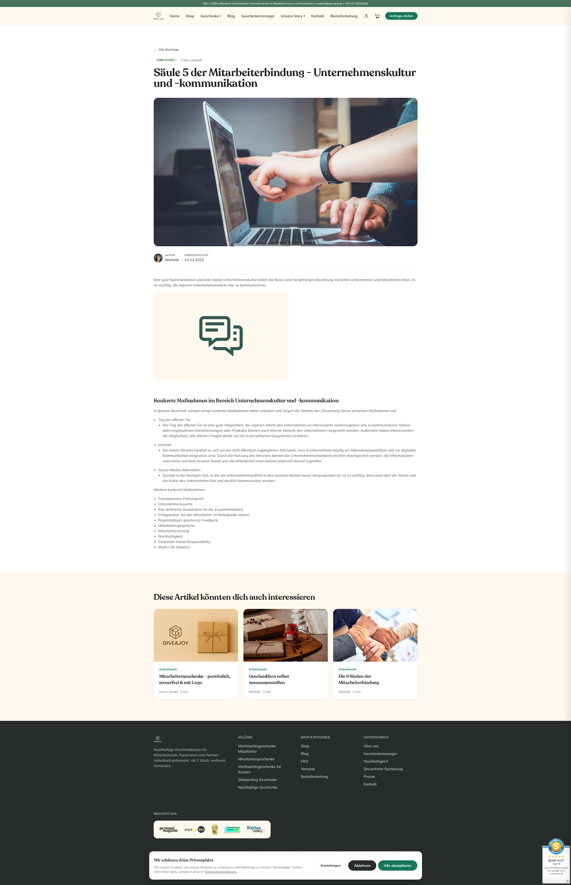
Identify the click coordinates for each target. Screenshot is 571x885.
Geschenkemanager (258, 16)
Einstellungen (331, 865)
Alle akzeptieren (397, 865)
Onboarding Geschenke (257, 779)
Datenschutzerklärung (220, 872)
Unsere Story (293, 16)
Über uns (371, 746)
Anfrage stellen (401, 16)
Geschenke (211, 16)
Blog (231, 16)
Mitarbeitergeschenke (256, 759)
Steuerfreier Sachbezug (383, 769)
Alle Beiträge (166, 50)
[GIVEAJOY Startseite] (159, 16)
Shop (190, 16)
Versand (308, 769)
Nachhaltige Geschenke (258, 787)
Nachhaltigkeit (376, 761)
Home (174, 16)
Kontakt (317, 16)
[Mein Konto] (366, 16)
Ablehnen (362, 865)
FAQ (304, 761)
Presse (369, 776)
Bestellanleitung (344, 16)
